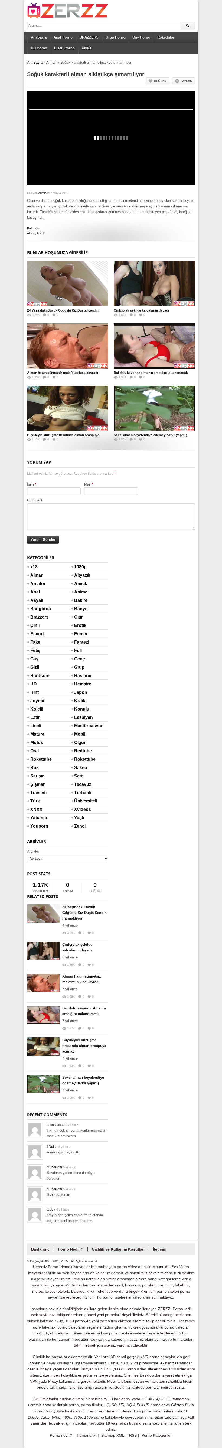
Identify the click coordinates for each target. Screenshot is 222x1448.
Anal (35, 592)
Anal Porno (63, 37)
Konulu (80, 709)
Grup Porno (115, 37)
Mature (36, 734)
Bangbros (36, 608)
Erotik (80, 625)
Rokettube (165, 37)
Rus (34, 767)
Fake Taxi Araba (36, 645)
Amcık (41, 233)
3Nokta (52, 1147)
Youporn (36, 826)
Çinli (35, 625)
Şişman (36, 784)
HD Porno (39, 48)
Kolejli (36, 709)
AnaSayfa (39, 37)
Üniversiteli (80, 801)
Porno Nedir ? (70, 1249)
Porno (178, 1309)
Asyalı (36, 600)
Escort (36, 633)
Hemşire (80, 684)
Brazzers (36, 617)
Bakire (80, 600)
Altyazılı (80, 575)
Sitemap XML (112, 1435)
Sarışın (36, 776)
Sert (78, 776)
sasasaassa (55, 1125)
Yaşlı (79, 817)
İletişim (159, 1249)
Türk (35, 801)
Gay (34, 659)
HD (33, 684)
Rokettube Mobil (80, 762)
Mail (87, 484)
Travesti (36, 792)
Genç (79, 659)
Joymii (36, 700)
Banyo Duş (80, 612)
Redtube (80, 751)
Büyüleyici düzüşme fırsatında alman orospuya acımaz (84, 1045)
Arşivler (33, 851)
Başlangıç (40, 1249)
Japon (80, 692)
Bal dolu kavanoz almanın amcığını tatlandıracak (151, 373)
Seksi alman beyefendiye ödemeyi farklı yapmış (150, 435)
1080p (80, 567)
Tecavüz (80, 784)
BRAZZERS (89, 37)
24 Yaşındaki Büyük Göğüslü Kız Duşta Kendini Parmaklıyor (85, 912)
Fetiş (35, 650)
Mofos (36, 742)
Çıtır (78, 617)
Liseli (35, 725)
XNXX (87, 48)
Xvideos (80, 809)
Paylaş (186, 81)
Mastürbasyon (80, 725)
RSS (133, 1435)
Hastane (80, 675)
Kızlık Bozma (80, 704)
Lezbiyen (80, 717)
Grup (79, 667)
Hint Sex (34, 695)
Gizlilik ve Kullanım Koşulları (118, 1249)
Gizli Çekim (36, 670)
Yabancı (36, 817)
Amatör (36, 583)
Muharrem (54, 1167)
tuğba (51, 1209)
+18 (34, 567)
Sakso (80, 767)
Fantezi (80, 642)
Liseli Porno (64, 48)
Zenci (80, 826)
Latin (35, 717)
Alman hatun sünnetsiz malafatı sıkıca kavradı (62, 373)
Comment (34, 500)
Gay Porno (141, 37)
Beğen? (160, 81)
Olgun (80, 742)
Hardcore (36, 675)
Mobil (79, 734)
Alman (51, 62)
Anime (80, 592)
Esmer (80, 633)
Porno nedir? (61, 1435)
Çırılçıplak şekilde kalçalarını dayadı (141, 310)
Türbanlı (80, 792)
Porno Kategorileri (157, 1435)
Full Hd (78, 654)
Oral (34, 751)
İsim (30, 484)
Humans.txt (86, 1435)
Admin (42, 192)
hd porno (105, 1297)
